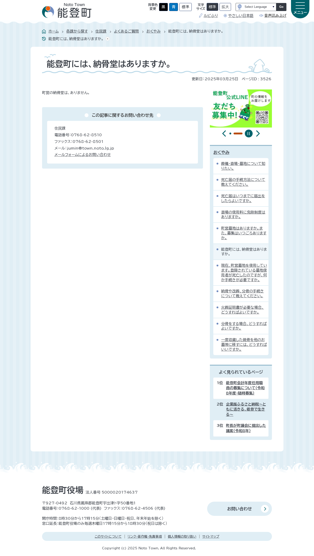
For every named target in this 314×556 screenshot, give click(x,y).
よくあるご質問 (126, 31)
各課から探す (77, 31)
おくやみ (153, 31)
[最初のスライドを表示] (258, 133)
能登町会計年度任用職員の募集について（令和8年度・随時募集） (245, 388)
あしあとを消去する (107, 39)
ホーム (54, 31)
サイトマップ (210, 536)
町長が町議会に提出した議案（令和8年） (246, 428)
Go (281, 6)
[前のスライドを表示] (224, 133)
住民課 (100, 31)
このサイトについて (108, 536)
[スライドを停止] (249, 133)
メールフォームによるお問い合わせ (82, 154)
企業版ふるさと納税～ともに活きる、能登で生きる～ (246, 409)
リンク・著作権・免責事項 (145, 536)
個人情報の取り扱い (182, 536)
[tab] (230, 133)
